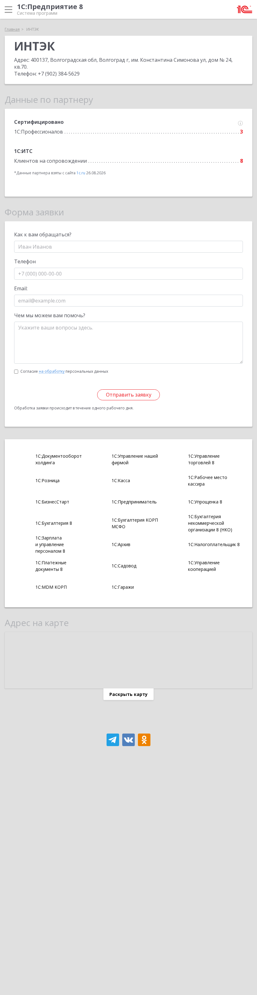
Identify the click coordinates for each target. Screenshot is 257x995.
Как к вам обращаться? (42, 234)
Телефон (25, 261)
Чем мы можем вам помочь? (49, 315)
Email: (21, 288)
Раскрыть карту (128, 694)
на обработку (52, 371)
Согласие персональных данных (64, 371)
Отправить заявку (128, 394)
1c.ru (80, 173)
